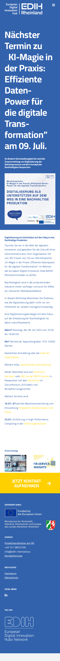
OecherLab (33, 380)
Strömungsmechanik (35, 423)
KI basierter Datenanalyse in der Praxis (29, 409)
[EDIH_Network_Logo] (24, 615)
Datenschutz (11, 577)
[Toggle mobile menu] (53, 5)
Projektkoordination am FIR (19, 543)
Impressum (10, 573)
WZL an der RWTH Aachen (35, 376)
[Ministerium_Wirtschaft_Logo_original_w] (30, 521)
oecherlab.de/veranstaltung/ (35, 364)
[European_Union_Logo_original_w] (24, 509)
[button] (7, 463)
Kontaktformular (14, 555)
